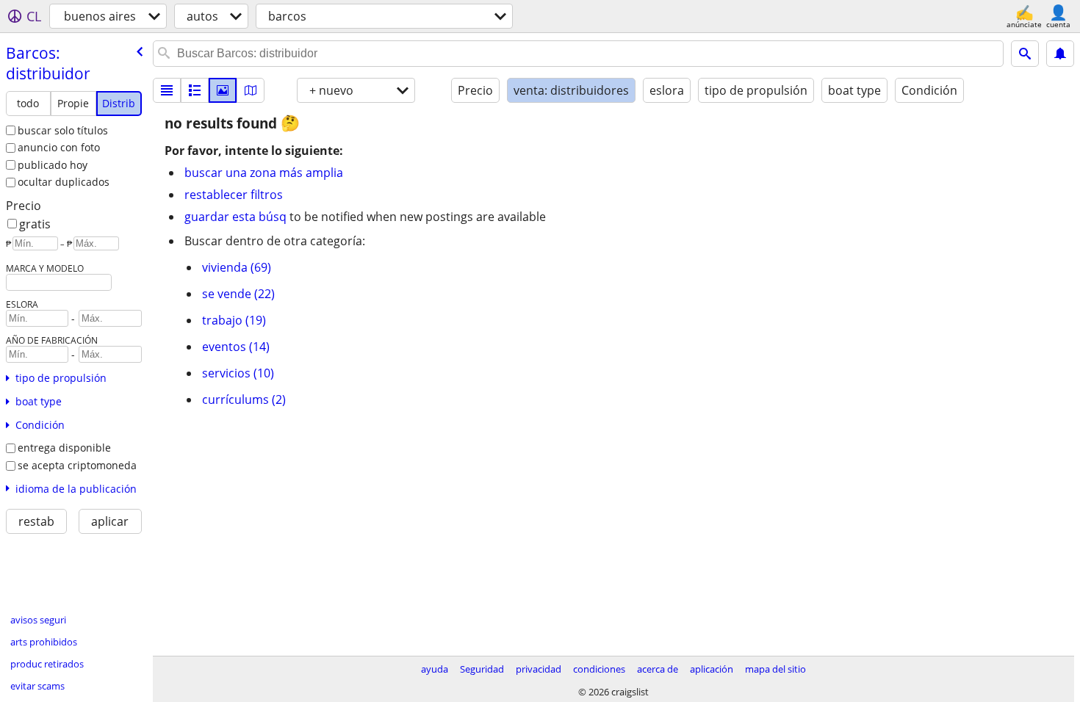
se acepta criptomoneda (77, 465)
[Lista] (167, 90)
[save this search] (1060, 53)
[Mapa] (250, 90)
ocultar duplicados (63, 182)
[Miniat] (195, 90)
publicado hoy (52, 165)
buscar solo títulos (63, 130)
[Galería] (223, 90)
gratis (35, 224)
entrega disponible (64, 448)
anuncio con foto (59, 147)
